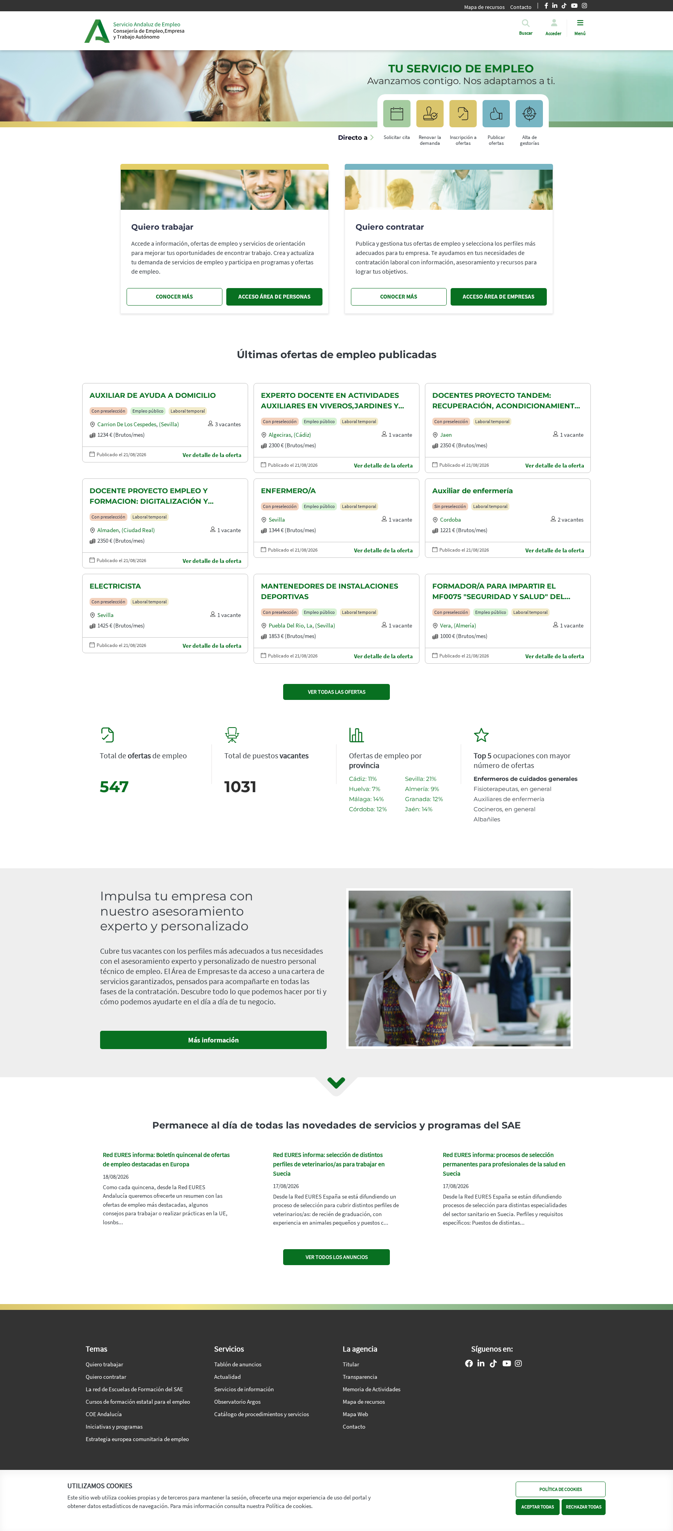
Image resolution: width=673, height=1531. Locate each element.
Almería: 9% (422, 789)
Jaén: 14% (418, 809)
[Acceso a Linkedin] (480, 1364)
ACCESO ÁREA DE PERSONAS (274, 296)
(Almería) (465, 625)
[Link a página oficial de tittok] (493, 1364)
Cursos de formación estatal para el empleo (138, 1401)
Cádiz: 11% (363, 778)
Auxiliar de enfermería (472, 491)
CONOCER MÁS (174, 296)
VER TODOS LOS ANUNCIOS (337, 1256)
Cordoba (450, 519)
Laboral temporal (188, 411)
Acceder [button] (553, 33)
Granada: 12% (424, 799)
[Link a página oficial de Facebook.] (469, 1364)
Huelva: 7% (364, 789)
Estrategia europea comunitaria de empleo (137, 1439)
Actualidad (227, 1376)
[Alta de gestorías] (529, 117)
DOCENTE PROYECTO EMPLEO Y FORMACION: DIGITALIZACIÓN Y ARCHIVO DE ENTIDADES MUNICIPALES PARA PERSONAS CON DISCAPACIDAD (162, 497)
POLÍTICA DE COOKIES (560, 1489)
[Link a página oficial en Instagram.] (518, 1364)
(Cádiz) (302, 434)
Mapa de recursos (484, 7)
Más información (213, 1039)
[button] (525, 33)
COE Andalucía (104, 1414)
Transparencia (360, 1376)
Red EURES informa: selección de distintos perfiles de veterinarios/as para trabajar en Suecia (329, 1164)
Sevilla (277, 519)
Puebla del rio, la (290, 625)
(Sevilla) (169, 424)
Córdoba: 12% (368, 809)
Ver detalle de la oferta (212, 455)
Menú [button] (580, 33)
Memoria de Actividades (371, 1389)
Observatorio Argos (237, 1401)
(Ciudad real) (138, 530)
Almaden (108, 530)
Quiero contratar (106, 1376)
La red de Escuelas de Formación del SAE (134, 1389)
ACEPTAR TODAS (537, 1507)
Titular (351, 1364)
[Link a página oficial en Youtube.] (506, 1364)
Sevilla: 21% (420, 778)
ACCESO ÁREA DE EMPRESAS (498, 296)
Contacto (354, 1426)
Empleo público (148, 411)
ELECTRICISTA (115, 586)
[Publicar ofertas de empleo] (496, 117)
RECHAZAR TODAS (583, 1507)
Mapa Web (355, 1414)
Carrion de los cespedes (126, 424)
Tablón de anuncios (237, 1364)
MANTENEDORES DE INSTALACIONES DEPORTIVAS (329, 591)
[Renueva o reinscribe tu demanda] (430, 117)
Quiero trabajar (104, 1364)
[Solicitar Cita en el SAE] (396, 117)
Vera (445, 625)
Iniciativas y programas (114, 1426)
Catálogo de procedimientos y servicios (261, 1414)
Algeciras (280, 434)
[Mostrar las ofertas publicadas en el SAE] (463, 117)
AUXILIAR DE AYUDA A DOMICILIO (153, 395)
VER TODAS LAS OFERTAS (336, 691)
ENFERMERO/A (288, 491)
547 (114, 786)
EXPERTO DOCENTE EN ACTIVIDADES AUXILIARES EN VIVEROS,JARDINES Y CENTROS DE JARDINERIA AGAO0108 (330, 401)
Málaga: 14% (366, 799)
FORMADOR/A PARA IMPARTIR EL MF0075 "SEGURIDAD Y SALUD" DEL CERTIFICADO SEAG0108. (498, 592)
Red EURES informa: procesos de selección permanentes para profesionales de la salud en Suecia (504, 1164)
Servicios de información (244, 1389)
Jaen (446, 434)
